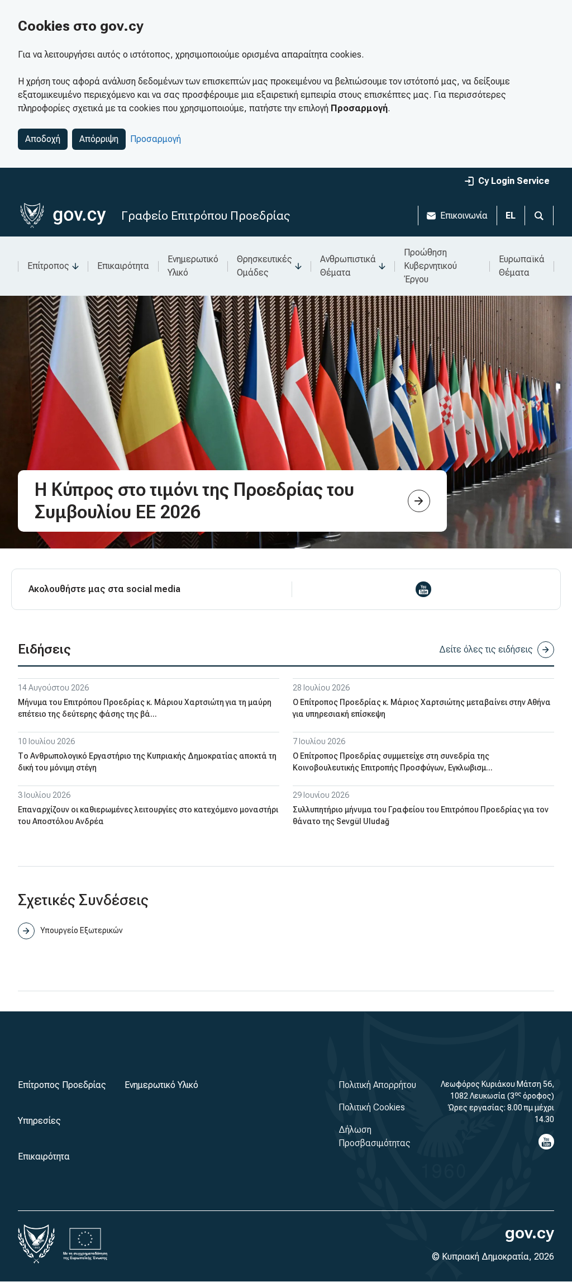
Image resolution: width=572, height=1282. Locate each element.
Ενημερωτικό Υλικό (193, 266)
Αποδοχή (42, 139)
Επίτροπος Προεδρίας (62, 1085)
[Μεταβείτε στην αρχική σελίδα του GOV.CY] (63, 215)
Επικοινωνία (464, 215)
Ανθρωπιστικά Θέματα (348, 266)
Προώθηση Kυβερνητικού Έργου (430, 266)
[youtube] (423, 589)
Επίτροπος (48, 266)
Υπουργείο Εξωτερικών (81, 930)
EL (511, 215)
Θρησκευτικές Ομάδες (264, 266)
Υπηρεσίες (39, 1120)
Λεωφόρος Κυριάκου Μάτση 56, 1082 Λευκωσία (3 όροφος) (497, 1090)
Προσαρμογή (155, 139)
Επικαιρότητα (123, 266)
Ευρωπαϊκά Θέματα (522, 266)
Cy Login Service (514, 181)
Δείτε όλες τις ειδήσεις (486, 649)
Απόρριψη (98, 139)
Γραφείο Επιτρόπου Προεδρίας (205, 216)
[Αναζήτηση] (539, 215)
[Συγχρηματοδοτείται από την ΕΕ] (85, 1244)
